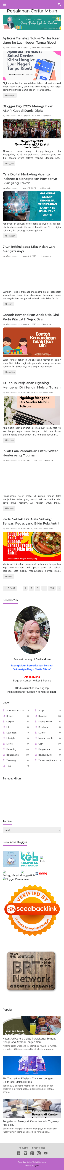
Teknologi (11, 760)
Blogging (10, 163)
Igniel (36, 1165)
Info (8, 727)
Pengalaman (44, 749)
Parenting (10, 372)
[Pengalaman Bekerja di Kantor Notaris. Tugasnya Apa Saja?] (32, 1117)
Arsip (41, 710)
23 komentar (46, 47)
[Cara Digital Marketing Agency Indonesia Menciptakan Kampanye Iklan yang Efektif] (32, 219)
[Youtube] (45, 1153)
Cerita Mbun (43, 659)
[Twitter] (25, 1153)
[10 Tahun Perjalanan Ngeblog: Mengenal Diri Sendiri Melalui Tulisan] (32, 424)
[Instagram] (39, 1153)
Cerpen (10, 721)
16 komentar (48, 528)
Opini (41, 743)
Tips (8, 766)
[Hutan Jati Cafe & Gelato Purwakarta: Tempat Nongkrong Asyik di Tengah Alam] (32, 1034)
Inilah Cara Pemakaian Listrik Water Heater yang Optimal (30, 453)
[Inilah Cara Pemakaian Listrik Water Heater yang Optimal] (32, 492)
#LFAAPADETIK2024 (16, 710)
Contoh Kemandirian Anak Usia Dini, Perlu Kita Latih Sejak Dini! (31, 317)
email (53, 691)
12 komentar (46, 324)
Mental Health (45, 738)
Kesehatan (43, 727)
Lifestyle (10, 508)
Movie (9, 743)
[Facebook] (18, 1153)
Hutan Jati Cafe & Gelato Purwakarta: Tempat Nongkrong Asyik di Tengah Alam (29, 1040)
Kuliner (9, 576)
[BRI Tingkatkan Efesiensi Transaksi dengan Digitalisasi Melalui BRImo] (32, 1074)
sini (24, 687)
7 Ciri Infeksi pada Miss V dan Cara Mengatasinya (29, 249)
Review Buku (45, 754)
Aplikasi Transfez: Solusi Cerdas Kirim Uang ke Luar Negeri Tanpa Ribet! (31, 40)
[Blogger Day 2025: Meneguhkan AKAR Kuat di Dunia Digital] (32, 147)
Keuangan (10, 95)
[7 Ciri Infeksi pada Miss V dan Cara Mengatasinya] (32, 288)
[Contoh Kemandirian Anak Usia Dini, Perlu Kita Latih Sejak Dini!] (32, 356)
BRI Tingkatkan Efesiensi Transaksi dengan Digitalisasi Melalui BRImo (28, 1080)
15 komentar (48, 392)
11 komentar (46, 116)
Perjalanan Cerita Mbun (32, 10)
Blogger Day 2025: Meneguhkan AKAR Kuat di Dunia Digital (28, 108)
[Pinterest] (32, 1153)
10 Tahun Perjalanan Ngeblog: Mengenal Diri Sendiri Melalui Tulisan (32, 385)
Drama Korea (45, 721)
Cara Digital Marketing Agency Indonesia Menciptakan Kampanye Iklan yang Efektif (30, 178)
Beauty (9, 304)
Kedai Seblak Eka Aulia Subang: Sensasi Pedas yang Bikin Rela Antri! (31, 521)
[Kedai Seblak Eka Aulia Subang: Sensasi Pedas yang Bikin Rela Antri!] (32, 560)
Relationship (12, 754)
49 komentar (46, 188)
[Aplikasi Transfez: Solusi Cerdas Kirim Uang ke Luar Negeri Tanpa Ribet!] (32, 79)
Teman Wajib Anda (47, 760)
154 (52, 588)
